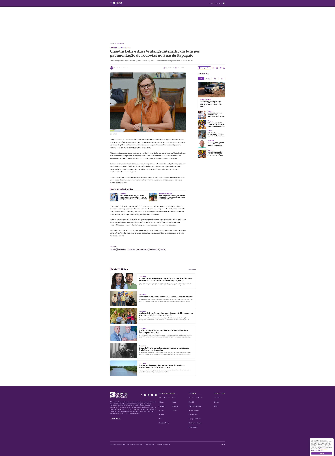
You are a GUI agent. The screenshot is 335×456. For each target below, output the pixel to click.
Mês (215, 78)
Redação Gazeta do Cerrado (121, 68)
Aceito (322, 453)
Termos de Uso (149, 444)
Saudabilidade (194, 410)
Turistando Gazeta (195, 423)
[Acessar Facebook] (149, 395)
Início (112, 43)
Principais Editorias (167, 393)
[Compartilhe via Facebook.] (213, 68)
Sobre (216, 406)
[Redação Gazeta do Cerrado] (111, 68)
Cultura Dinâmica (195, 406)
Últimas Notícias (164, 398)
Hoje (201, 78)
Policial (191, 402)
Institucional (219, 393)
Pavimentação (154, 249)
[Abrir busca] (224, 3)
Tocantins (120, 43)
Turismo (174, 410)
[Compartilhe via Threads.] (217, 68)
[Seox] (223, 445)
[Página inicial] (118, 395)
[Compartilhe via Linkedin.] (224, 68)
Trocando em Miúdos (196, 398)
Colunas (192, 393)
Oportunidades (164, 423)
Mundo (161, 410)
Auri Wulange (122, 249)
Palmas (161, 402)
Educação (175, 406)
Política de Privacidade (163, 444)
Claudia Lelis (131, 249)
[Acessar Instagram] (145, 395)
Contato (216, 402)
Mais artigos (192, 269)
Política (161, 415)
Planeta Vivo (193, 415)
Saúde (174, 402)
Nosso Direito (193, 427)
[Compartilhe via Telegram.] (220, 68)
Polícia (161, 419)
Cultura (174, 398)
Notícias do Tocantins (142, 249)
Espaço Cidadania (195, 419)
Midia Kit (217, 398)
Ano (222, 78)
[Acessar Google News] (156, 395)
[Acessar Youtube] (152, 395)
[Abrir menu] (111, 3)
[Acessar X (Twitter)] (142, 395)
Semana (208, 78)
